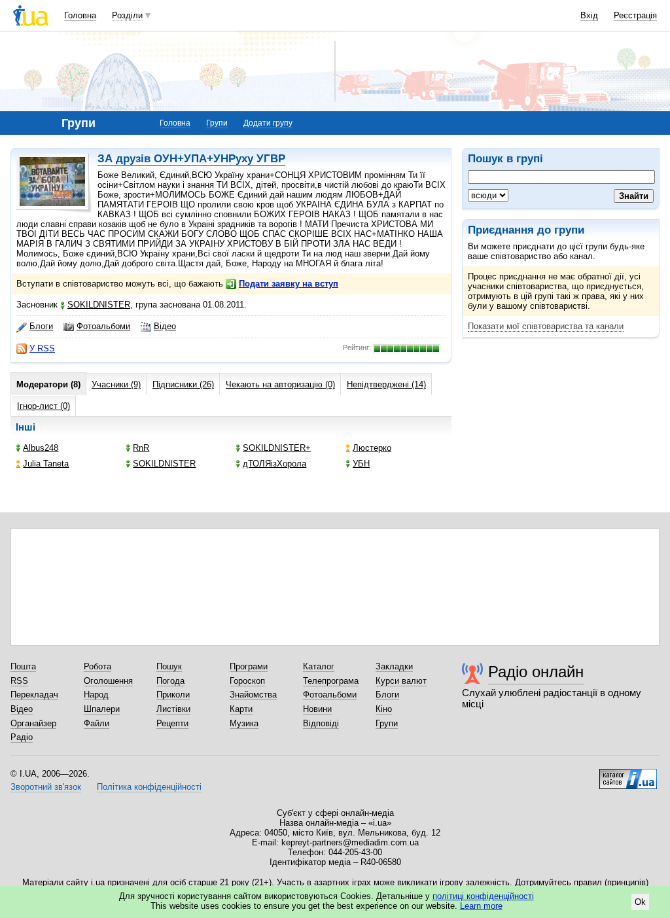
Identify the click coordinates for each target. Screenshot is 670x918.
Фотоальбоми (103, 326)
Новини (317, 709)
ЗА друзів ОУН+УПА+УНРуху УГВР (191, 158)
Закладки (394, 666)
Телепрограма (331, 681)
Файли (96, 723)
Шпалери (102, 709)
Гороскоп (247, 681)
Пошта (23, 666)
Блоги (41, 326)
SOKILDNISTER (98, 304)
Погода (170, 681)
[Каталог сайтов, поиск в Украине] (628, 774)
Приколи (173, 694)
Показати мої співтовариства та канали (546, 326)
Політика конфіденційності (149, 787)
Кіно (384, 709)
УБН (361, 463)
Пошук (169, 666)
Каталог (318, 666)
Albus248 (40, 448)
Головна (80, 15)
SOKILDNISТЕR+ (277, 448)
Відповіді (321, 723)
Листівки (173, 709)
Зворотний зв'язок (45, 787)
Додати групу (267, 123)
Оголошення (108, 681)
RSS (19, 681)
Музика (244, 723)
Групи (217, 123)
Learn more (481, 906)
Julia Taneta (46, 463)
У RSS (42, 348)
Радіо (21, 737)
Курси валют (401, 681)
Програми (249, 666)
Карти (241, 709)
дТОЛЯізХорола (274, 463)
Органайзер (33, 723)
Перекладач (34, 694)
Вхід (589, 15)
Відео (165, 326)
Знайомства (253, 694)
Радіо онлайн (536, 671)
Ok (640, 902)
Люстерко (372, 448)
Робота (97, 666)
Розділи (127, 15)
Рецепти (172, 723)
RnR (141, 448)
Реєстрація (635, 15)
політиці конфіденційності (483, 896)
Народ (96, 694)
